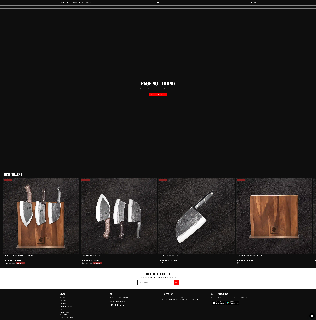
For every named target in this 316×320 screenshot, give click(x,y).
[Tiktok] (121, 305)
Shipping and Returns (66, 317)
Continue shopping (158, 94)
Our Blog (63, 300)
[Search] (248, 3)
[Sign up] (176, 282)
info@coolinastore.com (117, 301)
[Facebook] (112, 305)
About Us (63, 298)
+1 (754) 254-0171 (122, 298)
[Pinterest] (124, 305)
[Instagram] (115, 305)
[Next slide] (256, 221)
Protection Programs (66, 306)
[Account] (251, 3)
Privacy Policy (64, 312)
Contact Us (63, 303)
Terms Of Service (65, 315)
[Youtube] (118, 305)
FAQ (61, 309)
